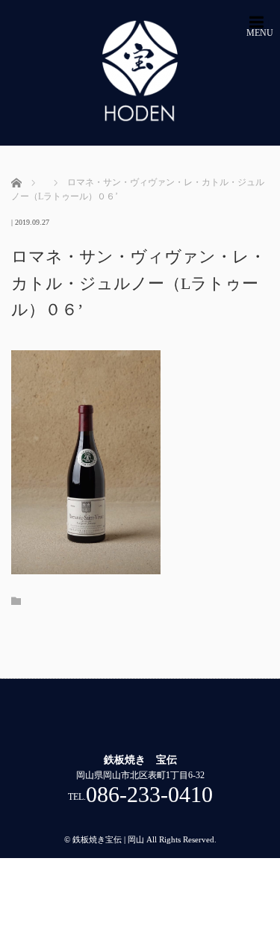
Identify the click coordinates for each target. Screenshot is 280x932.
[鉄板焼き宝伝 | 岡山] (140, 73)
